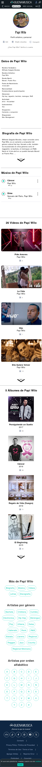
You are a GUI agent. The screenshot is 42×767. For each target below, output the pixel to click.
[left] (2, 6)
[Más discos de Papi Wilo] (21, 556)
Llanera (20, 636)
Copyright (27, 758)
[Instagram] (24, 734)
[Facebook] (18, 734)
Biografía (10, 587)
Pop (11, 624)
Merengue (35, 617)
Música (21, 587)
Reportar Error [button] (28, 754)
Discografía (25, 593)
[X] (36, 734)
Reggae (11, 642)
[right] (39, 6)
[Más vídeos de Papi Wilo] (21, 380)
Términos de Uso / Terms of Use (20, 749)
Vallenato (12, 630)
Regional (33, 636)
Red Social (28, 6)
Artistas (16, 6)
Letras (13, 593)
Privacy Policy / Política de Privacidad (20, 745)
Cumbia (34, 611)
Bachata (9, 611)
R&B (33, 630)
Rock (23, 630)
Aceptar (20, 764)
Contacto (20, 740)
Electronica (8, 617)
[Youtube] (30, 734)
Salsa (31, 624)
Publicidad (15, 758)
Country (32, 642)
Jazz (21, 642)
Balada (9, 636)
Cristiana (22, 611)
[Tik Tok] (12, 734)
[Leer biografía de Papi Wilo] (21, 159)
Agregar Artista (12, 754)
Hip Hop (22, 617)
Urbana (20, 624)
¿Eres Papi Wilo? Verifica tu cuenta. (20, 47)
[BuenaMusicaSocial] (6, 734)
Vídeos (31, 587)
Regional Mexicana (22, 648)
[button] (34, 42)
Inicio (7, 6)
